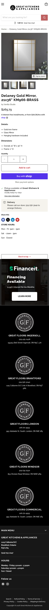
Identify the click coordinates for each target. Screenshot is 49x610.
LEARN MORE (24, 296)
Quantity (4, 154)
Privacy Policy (9, 602)
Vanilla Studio (9, 104)
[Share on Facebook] (3, 220)
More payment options (24, 182)
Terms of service (34, 599)
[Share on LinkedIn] (13, 220)
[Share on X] (8, 220)
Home (4, 29)
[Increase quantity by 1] (23, 159)
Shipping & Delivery (37, 602)
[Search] (44, 18)
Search (8, 599)
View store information (12, 196)
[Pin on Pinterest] (17, 220)
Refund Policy (19, 599)
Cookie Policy (22, 602)
